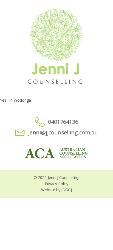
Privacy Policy (57, 183)
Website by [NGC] (56, 189)
